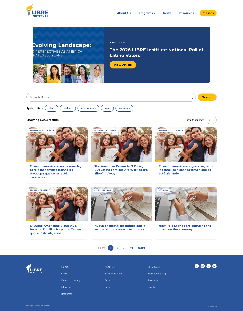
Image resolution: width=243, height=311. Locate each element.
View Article (123, 65)
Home (64, 266)
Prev (101, 248)
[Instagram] (203, 266)
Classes (208, 13)
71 (131, 248)
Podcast (68, 108)
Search (207, 97)
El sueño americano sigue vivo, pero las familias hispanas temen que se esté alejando (186, 169)
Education (66, 287)
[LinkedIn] (214, 266)
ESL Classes (154, 266)
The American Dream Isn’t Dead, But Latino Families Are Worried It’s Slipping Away (121, 169)
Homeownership (157, 273)
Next (141, 248)
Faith (107, 280)
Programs (145, 13)
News (167, 13)
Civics (64, 273)
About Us (124, 13)
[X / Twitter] (208, 266)
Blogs (52, 108)
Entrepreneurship (114, 273)
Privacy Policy (212, 306)
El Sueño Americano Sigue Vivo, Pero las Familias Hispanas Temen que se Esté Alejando (55, 229)
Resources (186, 13)
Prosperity (153, 280)
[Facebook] (197, 266)
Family (151, 287)
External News (88, 108)
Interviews (124, 108)
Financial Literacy (70, 280)
